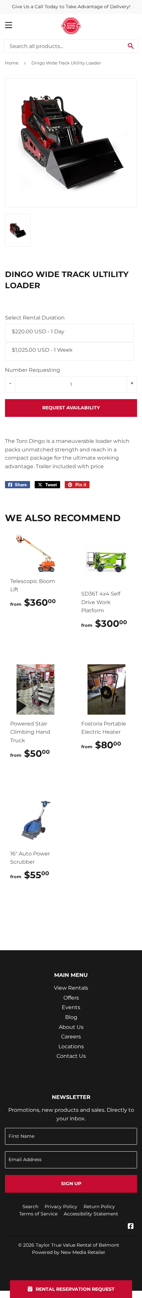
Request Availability (71, 408)
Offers (71, 998)
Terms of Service (38, 1213)
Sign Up (71, 1183)
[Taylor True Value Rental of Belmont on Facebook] (131, 1227)
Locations (71, 1046)
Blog (71, 1017)
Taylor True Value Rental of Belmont (77, 1245)
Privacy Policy (61, 1206)
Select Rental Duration (35, 318)
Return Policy (99, 1206)
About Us (71, 1027)
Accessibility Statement (91, 1213)
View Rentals (71, 988)
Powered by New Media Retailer (68, 1252)
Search (30, 1206)
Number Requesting (32, 370)
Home (11, 62)
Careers (71, 1036)
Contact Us (71, 1056)
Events (71, 1007)
